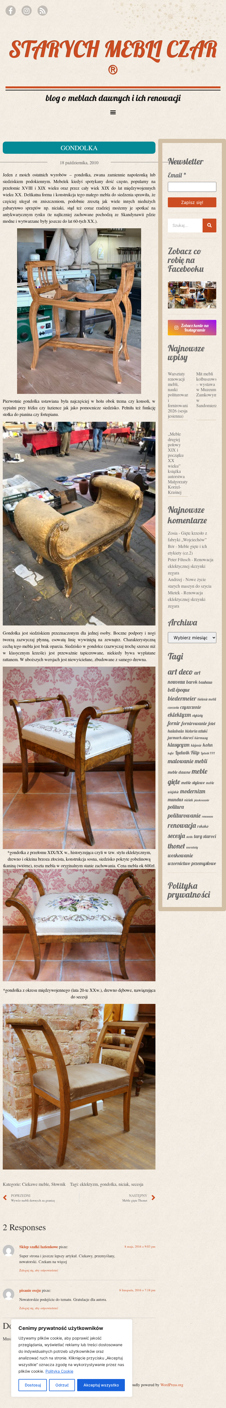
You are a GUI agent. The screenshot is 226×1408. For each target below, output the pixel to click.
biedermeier (182, 698)
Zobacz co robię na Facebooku (186, 259)
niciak (124, 1184)
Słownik (58, 1184)
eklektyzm (89, 1184)
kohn (207, 745)
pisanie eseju (30, 1290)
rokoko (203, 826)
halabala (176, 731)
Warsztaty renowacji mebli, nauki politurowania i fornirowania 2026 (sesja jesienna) (180, 395)
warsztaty (192, 847)
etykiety (197, 715)
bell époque (179, 689)
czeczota (173, 707)
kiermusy (201, 738)
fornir (174, 723)
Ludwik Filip (187, 752)
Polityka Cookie (59, 1371)
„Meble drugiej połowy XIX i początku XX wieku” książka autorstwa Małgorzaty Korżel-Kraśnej (178, 463)
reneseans (207, 816)
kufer (171, 753)
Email (177, 175)
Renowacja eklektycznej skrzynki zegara (190, 566)
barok (191, 682)
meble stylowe (193, 782)
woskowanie (180, 855)
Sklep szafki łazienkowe (38, 1247)
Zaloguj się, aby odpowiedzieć (38, 1270)
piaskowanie (201, 800)
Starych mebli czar (113, 58)
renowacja (182, 825)
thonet (176, 845)
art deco (180, 672)
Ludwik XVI (208, 753)
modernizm (192, 791)
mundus (175, 799)
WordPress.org (171, 1384)
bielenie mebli (207, 699)
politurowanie (184, 815)
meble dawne (179, 772)
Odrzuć (62, 1385)
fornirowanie (194, 723)
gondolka (108, 1184)
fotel (211, 723)
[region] (71, 1358)
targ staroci (205, 836)
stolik (189, 837)
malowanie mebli (187, 761)
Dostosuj (33, 1385)
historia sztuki (196, 731)
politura (176, 807)
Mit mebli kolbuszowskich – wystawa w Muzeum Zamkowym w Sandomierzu (210, 389)
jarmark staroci (180, 737)
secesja (137, 1184)
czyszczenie (190, 707)
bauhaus (205, 682)
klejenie (196, 745)
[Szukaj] (209, 225)
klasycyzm (179, 744)
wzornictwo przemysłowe (192, 863)
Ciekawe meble (35, 1184)
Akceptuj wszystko (101, 1385)
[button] (113, 112)
